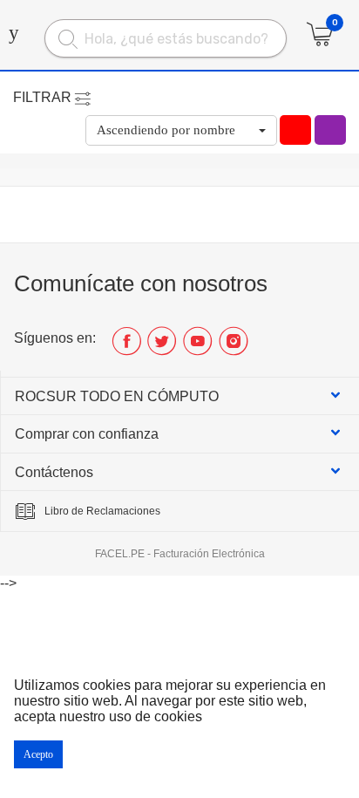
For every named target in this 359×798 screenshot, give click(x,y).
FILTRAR (42, 97)
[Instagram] (233, 347)
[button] (181, 130)
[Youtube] (197, 347)
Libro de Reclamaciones (102, 511)
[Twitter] (161, 347)
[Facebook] (126, 347)
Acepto (38, 754)
